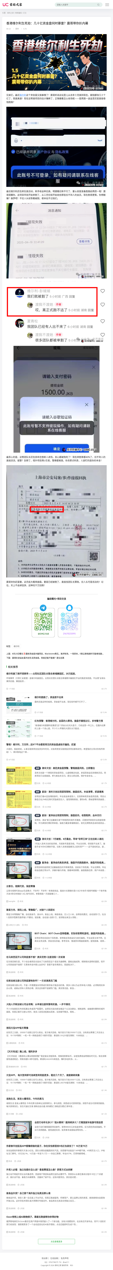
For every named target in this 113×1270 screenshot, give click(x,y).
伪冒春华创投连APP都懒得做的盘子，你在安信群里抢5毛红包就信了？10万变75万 (46, 1145)
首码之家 (10, 13)
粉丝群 (45, 1258)
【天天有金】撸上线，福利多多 (21, 1051)
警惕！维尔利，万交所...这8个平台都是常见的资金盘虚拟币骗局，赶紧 (41, 744)
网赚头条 (10, 794)
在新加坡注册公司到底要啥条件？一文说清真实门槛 (31, 980)
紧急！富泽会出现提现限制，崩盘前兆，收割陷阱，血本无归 (68, 815)
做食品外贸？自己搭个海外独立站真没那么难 (28, 1193)
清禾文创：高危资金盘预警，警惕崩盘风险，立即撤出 (65, 768)
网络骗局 (18, 13)
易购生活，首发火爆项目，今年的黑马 (25, 1098)
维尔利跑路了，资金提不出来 (49, 697)
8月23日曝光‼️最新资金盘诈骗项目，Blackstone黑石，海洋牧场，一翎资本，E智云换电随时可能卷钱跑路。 (59, 653)
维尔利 (23, 95)
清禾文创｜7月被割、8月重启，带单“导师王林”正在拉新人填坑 (70, 838)
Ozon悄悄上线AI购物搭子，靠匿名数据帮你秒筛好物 (32, 1216)
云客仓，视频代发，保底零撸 (20, 886)
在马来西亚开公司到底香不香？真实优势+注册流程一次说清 (35, 957)
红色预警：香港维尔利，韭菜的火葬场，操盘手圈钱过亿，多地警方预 (69, 720)
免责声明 (64, 1258)
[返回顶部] (107, 1013)
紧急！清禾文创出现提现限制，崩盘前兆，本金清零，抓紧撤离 (70, 791)
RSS (71, 1265)
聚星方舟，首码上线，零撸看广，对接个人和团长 (30, 909)
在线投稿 (54, 1258)
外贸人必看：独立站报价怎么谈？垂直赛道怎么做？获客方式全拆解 (39, 1169)
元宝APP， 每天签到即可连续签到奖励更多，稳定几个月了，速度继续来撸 (43, 1075)
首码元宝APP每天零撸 (17, 1027)
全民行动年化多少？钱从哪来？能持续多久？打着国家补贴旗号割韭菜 (69, 1122)
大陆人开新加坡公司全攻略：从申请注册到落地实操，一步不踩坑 (38, 1004)
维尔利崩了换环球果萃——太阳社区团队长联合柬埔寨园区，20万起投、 (41, 673)
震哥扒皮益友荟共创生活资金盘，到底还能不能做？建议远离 (38, 657)
